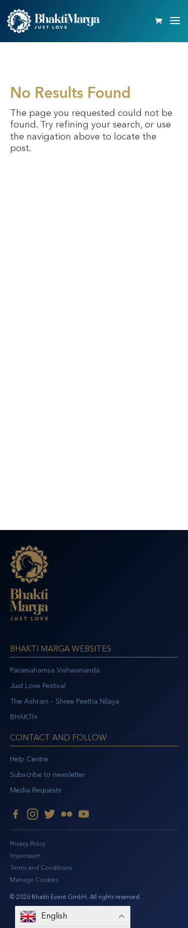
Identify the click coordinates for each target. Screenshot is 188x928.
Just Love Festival (38, 686)
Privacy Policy (28, 843)
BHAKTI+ (24, 717)
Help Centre (29, 759)
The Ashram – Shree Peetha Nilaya (64, 701)
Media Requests (36, 790)
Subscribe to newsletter (47, 774)
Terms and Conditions (41, 867)
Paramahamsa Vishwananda (55, 670)
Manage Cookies (34, 879)
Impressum (25, 855)
